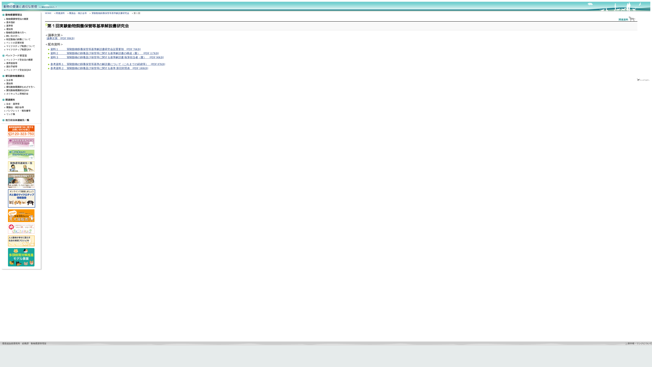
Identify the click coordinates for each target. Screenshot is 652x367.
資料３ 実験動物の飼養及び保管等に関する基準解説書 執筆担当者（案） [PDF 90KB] (107, 57)
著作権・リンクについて (640, 343)
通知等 (9, 29)
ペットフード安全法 (16, 55)
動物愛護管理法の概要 (17, 19)
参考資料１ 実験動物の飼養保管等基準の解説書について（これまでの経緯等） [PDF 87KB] (107, 64)
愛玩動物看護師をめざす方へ (20, 87)
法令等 (9, 80)
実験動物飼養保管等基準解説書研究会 (110, 13)
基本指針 (10, 22)
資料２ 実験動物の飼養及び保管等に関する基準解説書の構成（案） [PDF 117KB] (104, 53)
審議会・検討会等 (15, 107)
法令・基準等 (13, 104)
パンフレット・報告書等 (18, 110)
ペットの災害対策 (15, 42)
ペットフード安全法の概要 (19, 59)
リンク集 (10, 114)
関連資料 (10, 99)
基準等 (9, 25)
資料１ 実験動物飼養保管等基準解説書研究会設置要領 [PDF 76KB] (95, 49)
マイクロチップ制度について (20, 46)
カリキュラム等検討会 (17, 93)
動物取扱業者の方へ (16, 32)
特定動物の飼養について (18, 39)
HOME (48, 13)
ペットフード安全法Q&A (18, 70)
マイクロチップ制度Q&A (18, 49)
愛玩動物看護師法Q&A (17, 90)
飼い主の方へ (13, 36)
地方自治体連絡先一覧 (17, 120)
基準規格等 (11, 63)
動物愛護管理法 (13, 14)
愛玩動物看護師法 (14, 75)
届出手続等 (11, 66)
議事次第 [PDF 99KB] (60, 38)
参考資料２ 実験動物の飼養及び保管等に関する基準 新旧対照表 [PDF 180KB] (99, 68)
